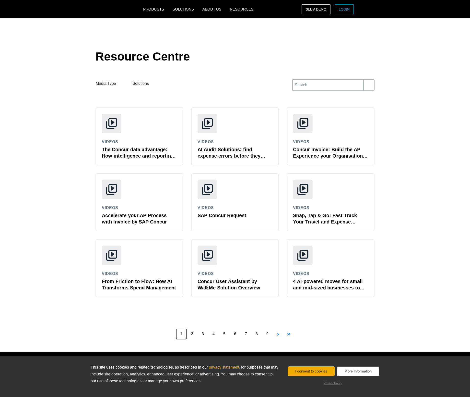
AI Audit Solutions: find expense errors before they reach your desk (229, 156)
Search (298, 82)
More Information (358, 371)
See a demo (316, 9)
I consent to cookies (311, 371)
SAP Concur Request (222, 215)
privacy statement (224, 367)
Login (344, 9)
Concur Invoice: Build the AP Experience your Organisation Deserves (328, 156)
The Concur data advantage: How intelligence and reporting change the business (138, 156)
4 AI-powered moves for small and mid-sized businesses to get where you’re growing (328, 288)
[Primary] (368, 85)
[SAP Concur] (118, 9)
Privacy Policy (333, 383)
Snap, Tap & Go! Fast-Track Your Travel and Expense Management (325, 222)
